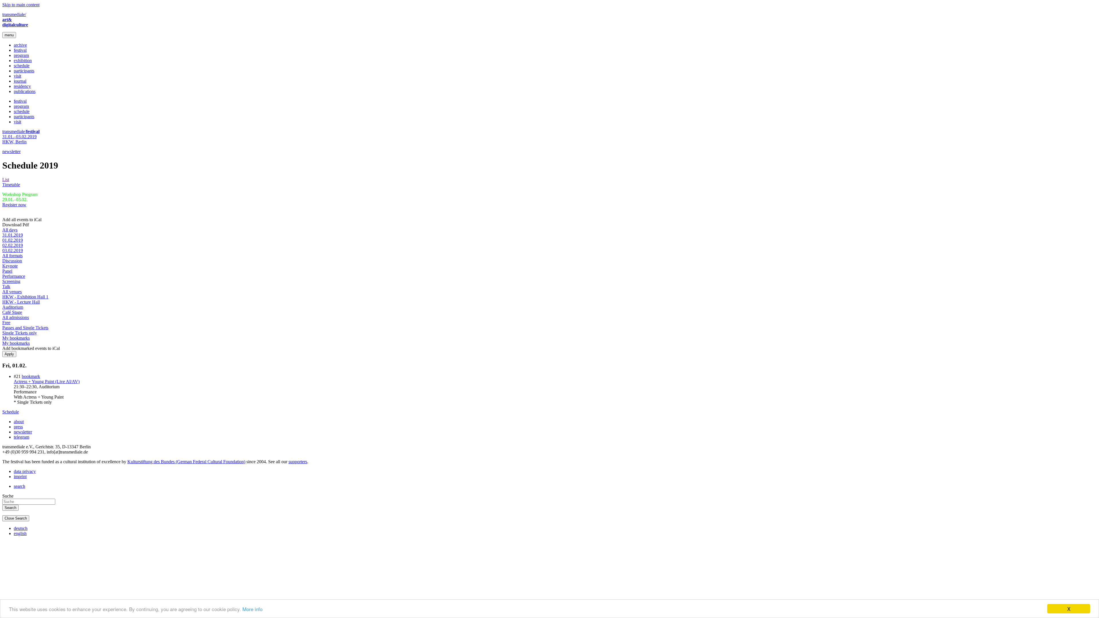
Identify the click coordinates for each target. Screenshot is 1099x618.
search (19, 486)
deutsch (20, 528)
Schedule (10, 411)
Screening (11, 281)
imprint (20, 476)
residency (22, 86)
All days (9, 229)
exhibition (23, 60)
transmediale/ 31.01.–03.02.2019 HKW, (20, 136)
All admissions (15, 317)
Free (6, 322)
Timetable (11, 184)
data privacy (25, 471)
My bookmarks (16, 338)
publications (24, 91)
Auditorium (12, 307)
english (20, 533)
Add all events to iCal (21, 219)
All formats (12, 255)
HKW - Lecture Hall (21, 302)
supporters (297, 461)
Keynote (10, 266)
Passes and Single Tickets (25, 327)
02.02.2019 (12, 245)
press (18, 426)
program (21, 55)
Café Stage (12, 312)
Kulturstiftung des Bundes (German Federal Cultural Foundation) (186, 461)
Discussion (12, 260)
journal (20, 81)
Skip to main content (20, 4)
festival (20, 50)
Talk (6, 286)
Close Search (16, 518)
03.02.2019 (12, 250)
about (19, 421)
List (5, 179)
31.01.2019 (12, 235)
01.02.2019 (12, 240)
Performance (13, 276)
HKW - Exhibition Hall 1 (25, 296)
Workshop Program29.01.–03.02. (19, 197)
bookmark (31, 376)
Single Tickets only (19, 332)
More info (252, 609)
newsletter (11, 151)
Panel (7, 271)
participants (24, 70)
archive (20, 45)
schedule (21, 65)
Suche (7, 496)
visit (17, 76)
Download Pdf (15, 224)
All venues (12, 291)
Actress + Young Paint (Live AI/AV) (47, 381)
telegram (21, 437)
